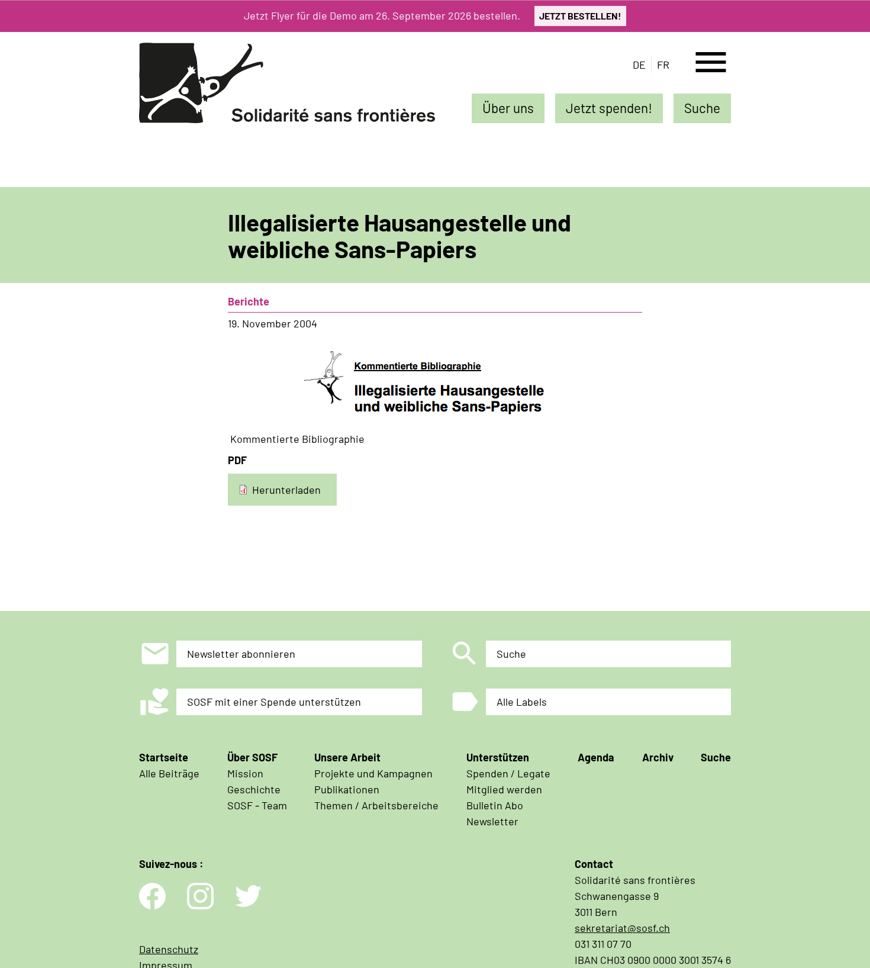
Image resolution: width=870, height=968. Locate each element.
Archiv (658, 757)
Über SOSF (252, 757)
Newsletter (492, 821)
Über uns (508, 107)
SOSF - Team (257, 805)
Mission (245, 773)
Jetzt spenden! (609, 107)
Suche (702, 107)
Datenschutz (168, 949)
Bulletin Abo (494, 805)
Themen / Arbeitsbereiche (376, 805)
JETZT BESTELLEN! (580, 15)
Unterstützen (497, 757)
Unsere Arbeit (347, 757)
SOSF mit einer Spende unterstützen (274, 701)
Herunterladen (286, 489)
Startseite (163, 757)
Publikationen (346, 789)
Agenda (596, 757)
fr (663, 64)
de (639, 64)
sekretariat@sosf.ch (622, 927)
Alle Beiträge (169, 773)
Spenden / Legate (508, 773)
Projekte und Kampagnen (373, 773)
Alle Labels (522, 701)
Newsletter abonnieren (241, 653)
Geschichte (254, 789)
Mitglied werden (504, 789)
